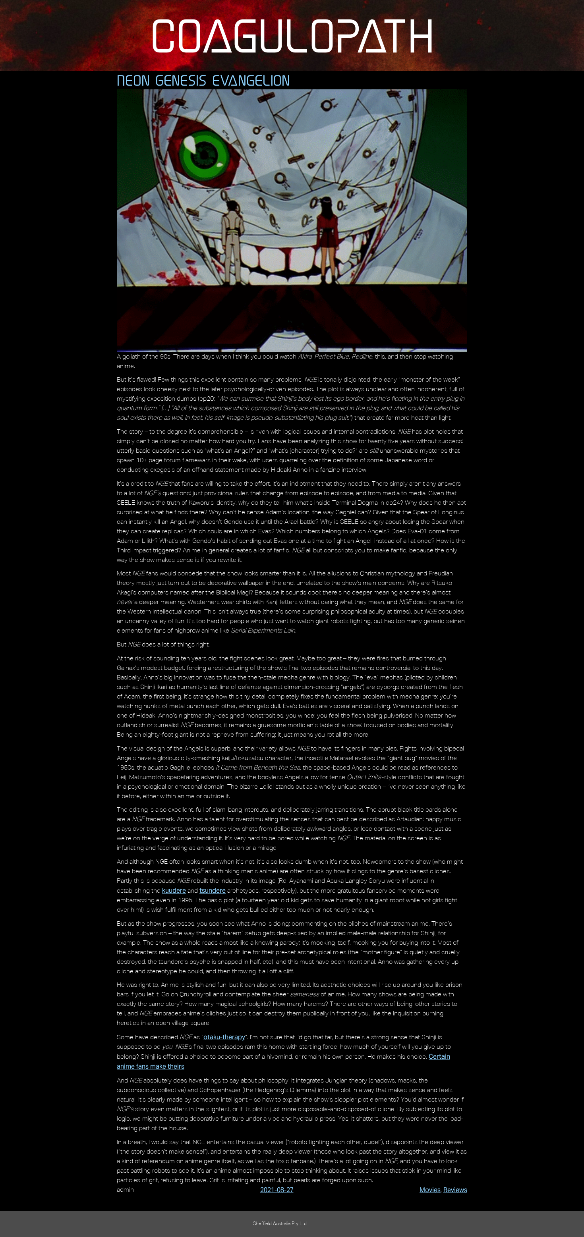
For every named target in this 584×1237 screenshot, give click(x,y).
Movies (430, 1190)
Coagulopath (292, 35)
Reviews (455, 1190)
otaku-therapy (224, 1037)
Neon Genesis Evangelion (203, 80)
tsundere (212, 890)
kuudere (174, 890)
